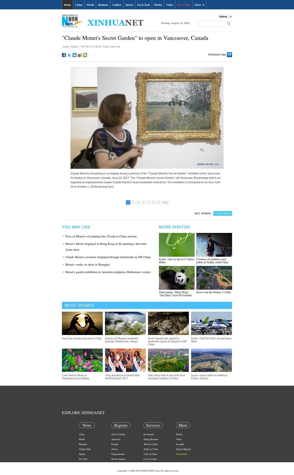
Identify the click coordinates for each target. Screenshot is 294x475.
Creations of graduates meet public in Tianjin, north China (212, 260)
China (78, 5)
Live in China (150, 459)
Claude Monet (222, 213)
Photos (158, 5)
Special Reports (183, 449)
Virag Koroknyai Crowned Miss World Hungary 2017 (122, 376)
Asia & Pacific (118, 434)
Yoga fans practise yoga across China (82, 338)
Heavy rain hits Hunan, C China (213, 292)
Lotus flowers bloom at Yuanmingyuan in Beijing (75, 376)
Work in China (151, 444)
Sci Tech (83, 459)
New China (183, 5)
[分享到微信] (85, 55)
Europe (114, 444)
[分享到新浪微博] (80, 55)
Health (82, 463)
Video (169, 5)
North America (118, 459)
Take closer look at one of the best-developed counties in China (166, 376)
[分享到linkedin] (74, 55)
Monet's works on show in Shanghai (87, 264)
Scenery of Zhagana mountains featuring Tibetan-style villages (121, 339)
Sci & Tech (143, 5)
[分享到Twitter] (69, 55)
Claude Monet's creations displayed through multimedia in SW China (108, 257)
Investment (149, 434)
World (90, 5)
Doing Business (151, 439)
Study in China (151, 449)
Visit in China (150, 454)
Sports (129, 5)
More (199, 5)
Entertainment (86, 468)
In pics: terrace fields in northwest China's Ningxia (209, 376)
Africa (114, 449)
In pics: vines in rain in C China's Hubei (176, 260)
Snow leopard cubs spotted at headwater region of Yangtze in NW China (167, 341)
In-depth (180, 444)
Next (165, 202)
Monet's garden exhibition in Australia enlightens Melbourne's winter (108, 272)
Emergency (149, 463)
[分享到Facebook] (64, 55)
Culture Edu (85, 449)
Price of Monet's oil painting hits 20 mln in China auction (101, 236)
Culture (116, 5)
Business (103, 5)
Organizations (118, 454)
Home (67, 5)
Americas (115, 439)
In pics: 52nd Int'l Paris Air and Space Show (211, 339)
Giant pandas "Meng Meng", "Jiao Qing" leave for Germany (175, 293)
